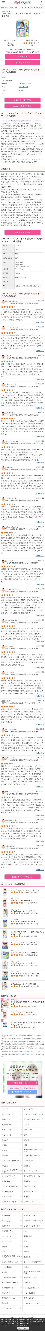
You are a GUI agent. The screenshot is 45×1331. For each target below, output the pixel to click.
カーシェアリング (12, 1176)
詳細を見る (40, 322)
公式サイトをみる (22, 232)
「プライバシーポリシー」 (9, 1325)
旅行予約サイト (34, 1186)
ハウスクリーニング (12, 1202)
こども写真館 (34, 1160)
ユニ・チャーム (19, 7)
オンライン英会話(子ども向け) (12, 1171)
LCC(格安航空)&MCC (12, 1186)
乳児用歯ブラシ (12, 1124)
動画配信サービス (34, 1181)
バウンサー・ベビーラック (34, 1114)
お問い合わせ (25, 1054)
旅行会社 (12, 1166)
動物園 (34, 1140)
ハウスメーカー (34, 1202)
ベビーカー (12, 1109)
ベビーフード (12, 1130)
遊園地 (12, 1150)
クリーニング (12, 1197)
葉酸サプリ (12, 1119)
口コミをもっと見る (22, 877)
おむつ (11, 7)
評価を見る (22, 56)
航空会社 (34, 1166)
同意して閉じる (23, 1328)
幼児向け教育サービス (34, 1155)
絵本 (34, 1135)
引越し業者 (12, 1181)
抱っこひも (12, 1114)
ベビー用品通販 (12, 1191)
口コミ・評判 (4, 7)
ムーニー (27, 7)
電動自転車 (34, 1130)
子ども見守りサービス (34, 1176)
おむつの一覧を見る (22, 100)
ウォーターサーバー (34, 1171)
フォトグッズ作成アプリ (12, 1160)
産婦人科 (12, 1140)
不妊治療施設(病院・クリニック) (34, 1150)
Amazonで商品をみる (22, 106)
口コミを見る (22, 62)
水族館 (12, 1145)
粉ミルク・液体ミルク (34, 1119)
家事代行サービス (34, 1191)
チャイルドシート (34, 1109)
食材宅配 (34, 1197)
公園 (34, 1145)
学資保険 (12, 1155)
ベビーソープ (12, 1135)
